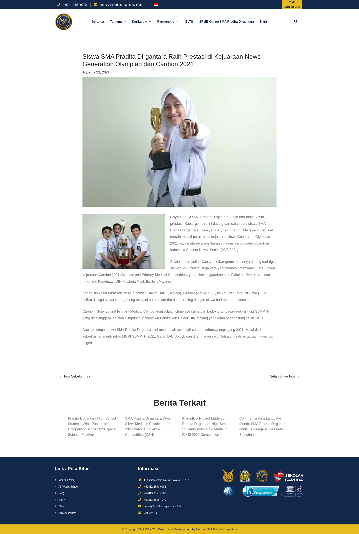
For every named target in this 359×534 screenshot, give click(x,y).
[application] (161, 4)
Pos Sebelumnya (74, 376)
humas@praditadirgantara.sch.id (121, 4)
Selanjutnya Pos (285, 376)
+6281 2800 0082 (75, 4)
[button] (296, 21)
